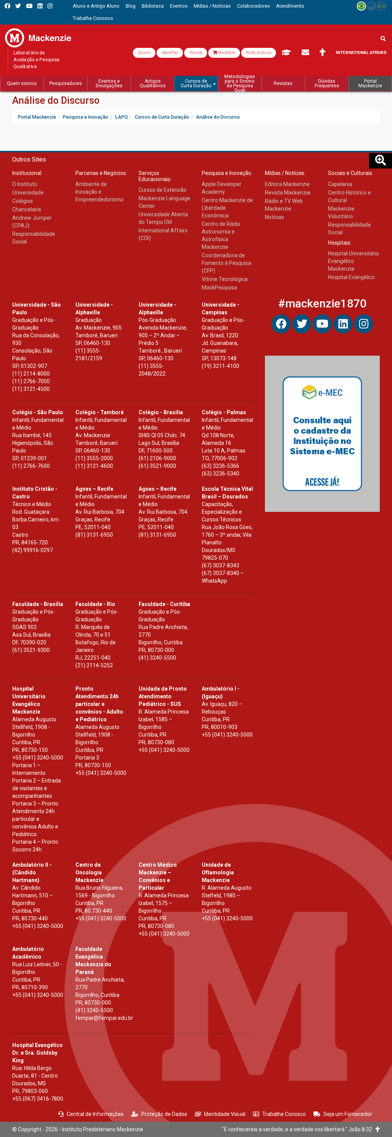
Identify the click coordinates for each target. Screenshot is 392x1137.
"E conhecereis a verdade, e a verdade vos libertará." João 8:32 (299, 1129)
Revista (196, 53)
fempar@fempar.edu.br (104, 1018)
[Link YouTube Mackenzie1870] (29, 6)
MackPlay (169, 53)
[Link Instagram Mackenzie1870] (50, 6)
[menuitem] (96, 6)
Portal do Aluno (258, 53)
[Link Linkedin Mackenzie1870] (40, 6)
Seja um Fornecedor (347, 1114)
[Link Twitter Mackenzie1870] (18, 6)
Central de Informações (95, 1114)
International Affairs (361, 52)
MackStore (226, 53)
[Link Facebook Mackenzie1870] (7, 6)
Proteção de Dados (164, 1114)
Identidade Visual (224, 1114)
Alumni (144, 53)
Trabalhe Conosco (284, 1114)
